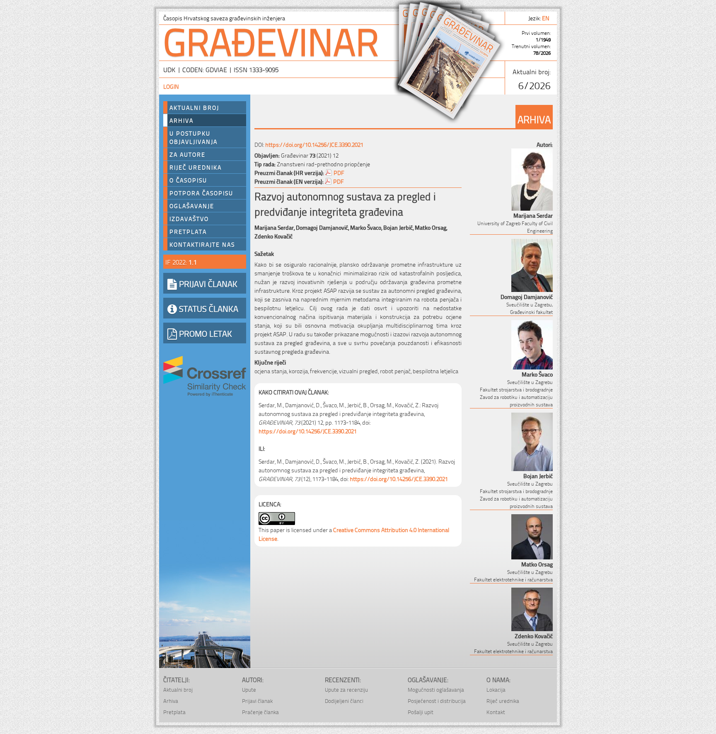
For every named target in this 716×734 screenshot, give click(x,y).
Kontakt (495, 712)
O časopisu (188, 180)
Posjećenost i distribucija (437, 701)
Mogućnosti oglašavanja (436, 689)
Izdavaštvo (189, 218)
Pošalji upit (420, 712)
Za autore (187, 154)
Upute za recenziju (346, 689)
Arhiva (181, 120)
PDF (339, 172)
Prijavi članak (257, 701)
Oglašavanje (191, 206)
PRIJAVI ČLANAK (207, 283)
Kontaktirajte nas (202, 244)
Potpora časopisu (201, 193)
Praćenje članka (260, 712)
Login (171, 86)
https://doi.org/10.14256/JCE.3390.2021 (314, 144)
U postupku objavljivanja (193, 137)
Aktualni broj (194, 107)
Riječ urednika (195, 167)
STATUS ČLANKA (207, 308)
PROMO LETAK (204, 333)
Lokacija (496, 689)
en (546, 17)
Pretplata (188, 231)
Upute (249, 689)
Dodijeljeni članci (344, 701)
